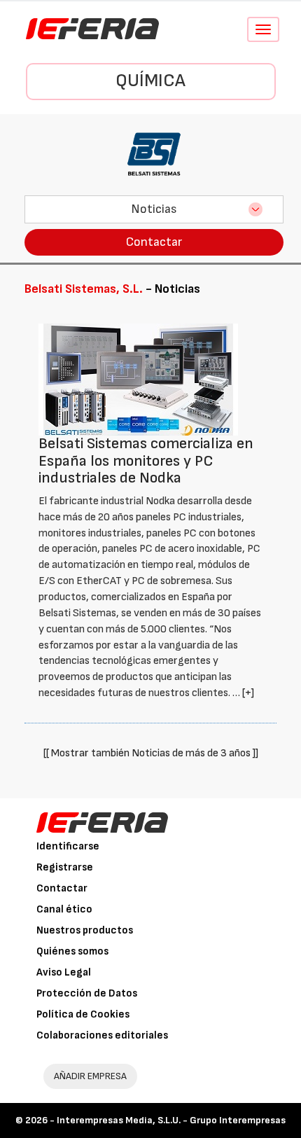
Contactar (154, 242)
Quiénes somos (72, 951)
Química (150, 81)
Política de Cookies (83, 1014)
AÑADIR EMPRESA (90, 1076)
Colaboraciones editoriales (102, 1035)
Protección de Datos (86, 993)
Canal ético (64, 909)
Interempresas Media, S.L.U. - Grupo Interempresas (171, 1120)
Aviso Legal (63, 972)
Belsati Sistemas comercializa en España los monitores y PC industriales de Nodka (145, 460)
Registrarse (64, 867)
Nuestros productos (84, 930)
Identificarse (67, 846)
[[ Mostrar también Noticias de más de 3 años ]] (150, 753)
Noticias (154, 209)
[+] (248, 693)
